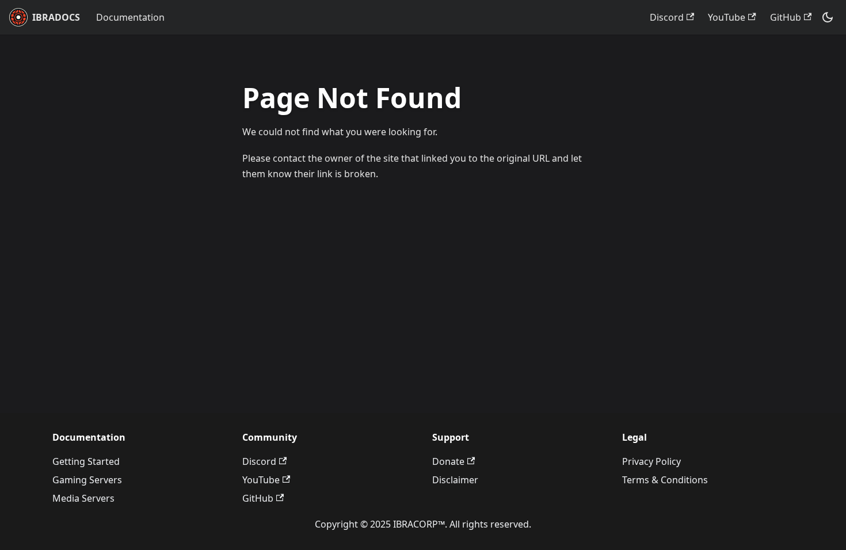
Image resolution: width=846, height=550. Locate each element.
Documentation (130, 17)
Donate (448, 461)
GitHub (785, 17)
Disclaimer (455, 479)
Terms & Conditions (665, 479)
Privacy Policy (651, 461)
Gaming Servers (87, 479)
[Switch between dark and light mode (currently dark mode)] (827, 17)
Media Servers (83, 498)
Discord (667, 17)
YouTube (726, 17)
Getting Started (86, 461)
